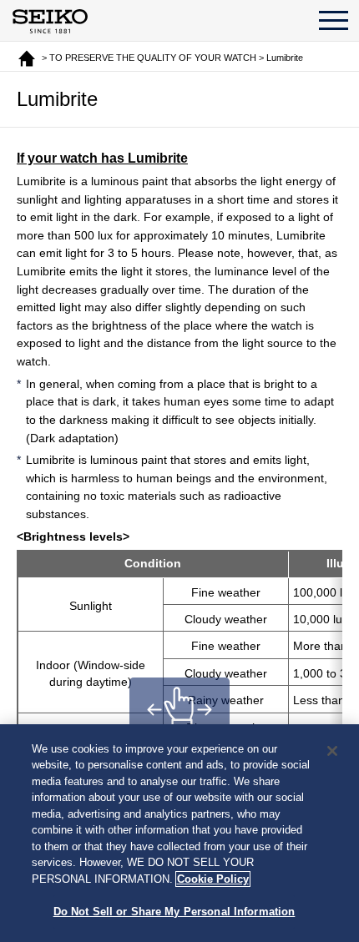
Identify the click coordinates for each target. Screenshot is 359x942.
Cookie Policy (213, 879)
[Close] (332, 751)
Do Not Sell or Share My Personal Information (174, 911)
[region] (179, 833)
